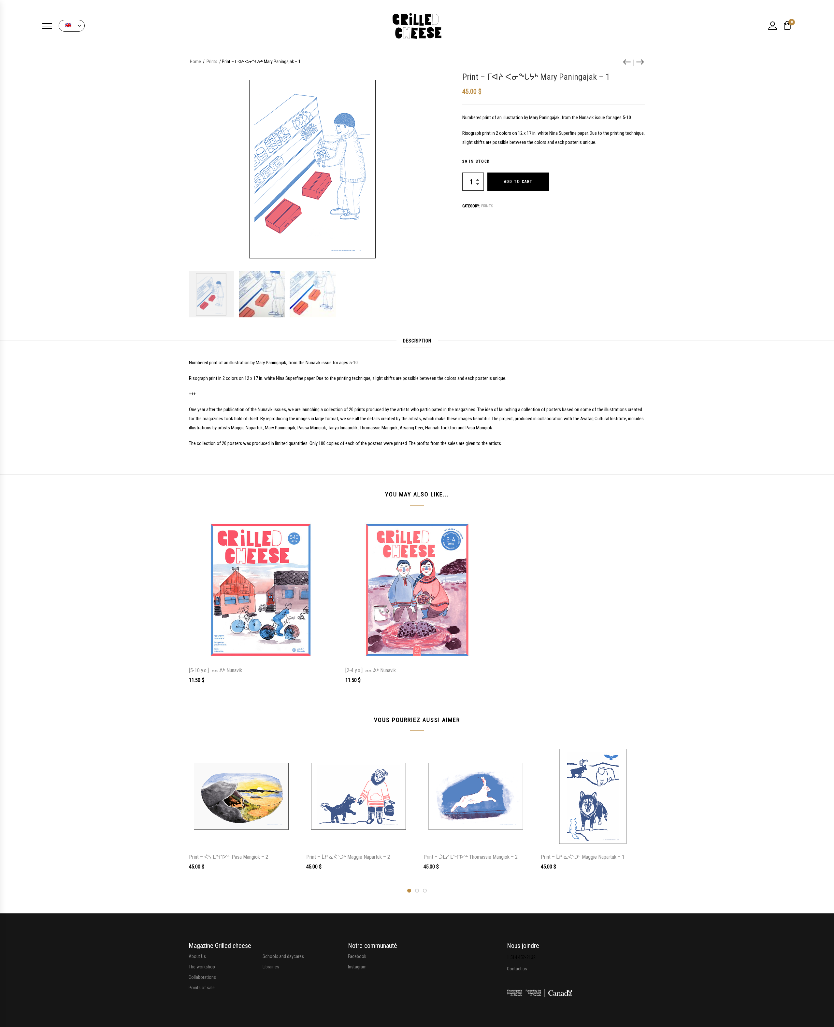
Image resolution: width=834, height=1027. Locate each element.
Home (195, 61)
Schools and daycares (283, 956)
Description (417, 340)
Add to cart (518, 181)
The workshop (202, 966)
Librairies (271, 966)
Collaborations (202, 977)
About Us (197, 956)
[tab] (417, 340)
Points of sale (202, 987)
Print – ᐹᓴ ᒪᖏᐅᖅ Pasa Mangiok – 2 (228, 857)
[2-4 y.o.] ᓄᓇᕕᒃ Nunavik (370, 670)
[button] (72, 26)
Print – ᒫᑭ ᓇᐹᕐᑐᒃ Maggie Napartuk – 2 (348, 857)
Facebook (357, 956)
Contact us (517, 968)
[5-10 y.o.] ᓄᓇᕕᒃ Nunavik (215, 670)
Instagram (357, 966)
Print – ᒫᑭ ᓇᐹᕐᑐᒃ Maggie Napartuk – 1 (583, 857)
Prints (212, 61)
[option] (211, 294)
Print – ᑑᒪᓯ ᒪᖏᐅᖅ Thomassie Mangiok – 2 (471, 857)
